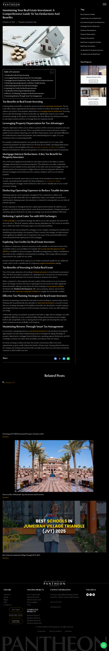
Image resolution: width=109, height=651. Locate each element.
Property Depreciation (88, 34)
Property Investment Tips (28, 22)
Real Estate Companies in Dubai (91, 42)
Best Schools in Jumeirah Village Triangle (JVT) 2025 (21, 555)
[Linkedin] (93, 594)
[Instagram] (90, 594)
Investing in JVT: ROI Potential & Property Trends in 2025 (23, 434)
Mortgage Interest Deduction (90, 26)
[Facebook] (87, 594)
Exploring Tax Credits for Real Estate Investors (21, 88)
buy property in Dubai (52, 181)
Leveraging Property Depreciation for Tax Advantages (23, 78)
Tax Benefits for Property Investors (92, 50)
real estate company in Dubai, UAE (46, 147)
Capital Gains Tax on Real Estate (91, 18)
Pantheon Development (88, 30)
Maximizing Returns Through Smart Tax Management (23, 96)
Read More (6, 437)
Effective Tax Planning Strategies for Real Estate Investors (24, 93)
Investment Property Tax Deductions (92, 22)
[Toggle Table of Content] (50, 72)
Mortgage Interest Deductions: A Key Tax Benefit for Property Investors (29, 80)
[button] (104, 4)
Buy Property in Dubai (88, 14)
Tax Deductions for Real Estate (90, 54)
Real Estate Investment (88, 46)
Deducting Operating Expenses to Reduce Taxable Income (25, 83)
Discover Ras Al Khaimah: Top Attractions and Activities (23, 495)
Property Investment (87, 38)
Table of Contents (12, 72)
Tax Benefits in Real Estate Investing (17, 75)
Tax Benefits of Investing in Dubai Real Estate (20, 91)
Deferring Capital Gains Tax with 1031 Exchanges (21, 86)
